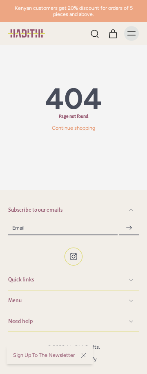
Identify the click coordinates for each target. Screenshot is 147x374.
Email (18, 228)
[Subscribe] (129, 228)
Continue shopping (73, 128)
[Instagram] (73, 257)
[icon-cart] (113, 33)
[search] (95, 33)
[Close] (83, 355)
